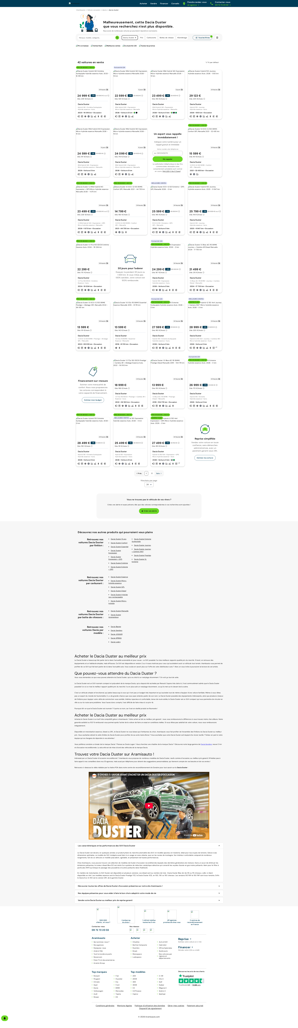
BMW (118, 988)
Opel (95, 985)
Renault (97, 976)
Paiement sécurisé (195, 1005)
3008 (135, 985)
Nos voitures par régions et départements (165, 956)
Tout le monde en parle (103, 954)
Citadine (136, 942)
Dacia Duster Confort (119, 543)
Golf (160, 982)
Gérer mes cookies (176, 1005)
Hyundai (119, 979)
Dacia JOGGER (116, 634)
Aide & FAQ (98, 951)
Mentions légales (124, 1005)
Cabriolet (162, 945)
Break (135, 951)
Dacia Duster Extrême (119, 563)
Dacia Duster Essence (119, 577)
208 (134, 976)
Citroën (97, 982)
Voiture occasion (93, 10)
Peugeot (97, 979)
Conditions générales (105, 1005)
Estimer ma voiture (205, 458)
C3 (134, 988)
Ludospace (137, 957)
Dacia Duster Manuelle (119, 611)
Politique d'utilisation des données (150, 1005)
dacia (104, 10)
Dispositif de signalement (150, 1008)
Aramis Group (99, 963)
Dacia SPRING (116, 638)
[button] (135, 38)
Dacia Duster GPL (118, 587)
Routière (136, 948)
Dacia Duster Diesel (118, 591)
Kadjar (161, 985)
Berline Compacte (140, 945)
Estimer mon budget (93, 400)
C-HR (161, 976)
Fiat (117, 976)
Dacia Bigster (116, 627)
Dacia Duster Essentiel (119, 547)
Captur (135, 994)
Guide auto (163, 951)
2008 (135, 979)
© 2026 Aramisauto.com (149, 1017)
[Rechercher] (117, 37)
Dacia (96, 988)
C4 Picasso (137, 991)
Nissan (96, 997)
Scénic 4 (162, 991)
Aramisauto (80, 10)
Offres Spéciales (165, 948)
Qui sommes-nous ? (101, 942)
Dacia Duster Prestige (142, 555)
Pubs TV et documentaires (104, 960)
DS (117, 997)
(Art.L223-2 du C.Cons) (171, 171)
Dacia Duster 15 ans (118, 539)
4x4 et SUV (163, 942)
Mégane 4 (163, 988)
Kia (117, 982)
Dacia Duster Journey (142, 545)
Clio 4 (161, 979)
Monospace (137, 954)
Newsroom (98, 957)
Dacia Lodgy (116, 642)
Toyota (118, 994)
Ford (117, 985)
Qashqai (162, 994)
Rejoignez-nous (100, 948)
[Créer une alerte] (4, 1018)
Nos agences (99, 945)
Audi (95, 994)
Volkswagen (98, 991)
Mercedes (120, 991)
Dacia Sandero (116, 630)
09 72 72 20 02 (100, 929)
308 (134, 982)
